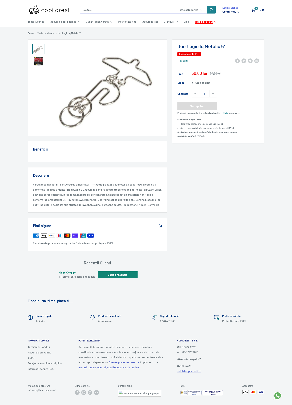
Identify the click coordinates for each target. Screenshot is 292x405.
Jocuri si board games (63, 21)
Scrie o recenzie (117, 274)
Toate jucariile (36, 21)
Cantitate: (183, 93)
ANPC (31, 357)
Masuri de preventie (39, 352)
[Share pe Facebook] (237, 60)
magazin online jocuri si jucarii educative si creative (108, 367)
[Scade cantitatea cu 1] (195, 93)
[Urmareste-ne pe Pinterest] (90, 392)
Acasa (31, 33)
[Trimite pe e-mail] (256, 60)
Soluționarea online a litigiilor (45, 363)
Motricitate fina (127, 21)
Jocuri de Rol (150, 21)
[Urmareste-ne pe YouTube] (96, 392)
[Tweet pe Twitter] (250, 60)
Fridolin (182, 60)
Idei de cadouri (204, 21)
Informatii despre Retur (41, 368)
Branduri (169, 21)
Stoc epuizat (197, 106)
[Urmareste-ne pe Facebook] (77, 392)
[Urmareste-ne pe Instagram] (83, 392)
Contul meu (229, 11)
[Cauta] (211, 10)
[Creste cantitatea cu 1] (213, 93)
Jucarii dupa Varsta (97, 21)
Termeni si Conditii (39, 346)
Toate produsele (45, 33)
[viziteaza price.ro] (139, 392)
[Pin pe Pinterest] (243, 60)
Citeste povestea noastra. (124, 362)
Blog (186, 21)
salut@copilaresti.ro (189, 371)
